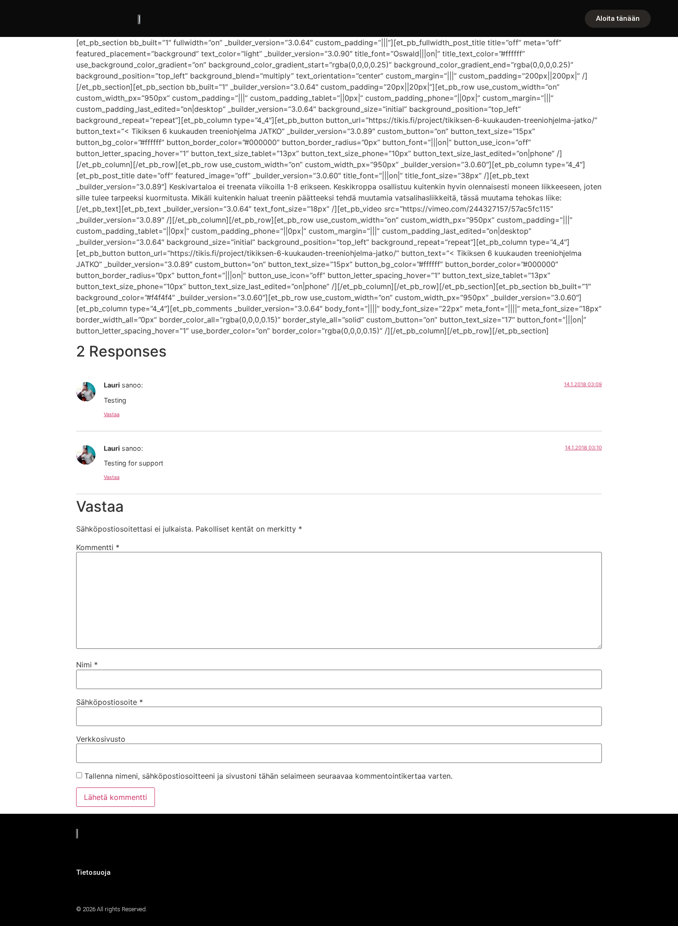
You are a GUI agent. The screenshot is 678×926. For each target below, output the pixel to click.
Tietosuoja (93, 872)
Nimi (87, 664)
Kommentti (97, 547)
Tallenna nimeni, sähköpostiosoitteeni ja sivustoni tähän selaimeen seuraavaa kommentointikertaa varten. (268, 776)
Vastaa (111, 414)
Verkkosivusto (100, 739)
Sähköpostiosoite (109, 702)
